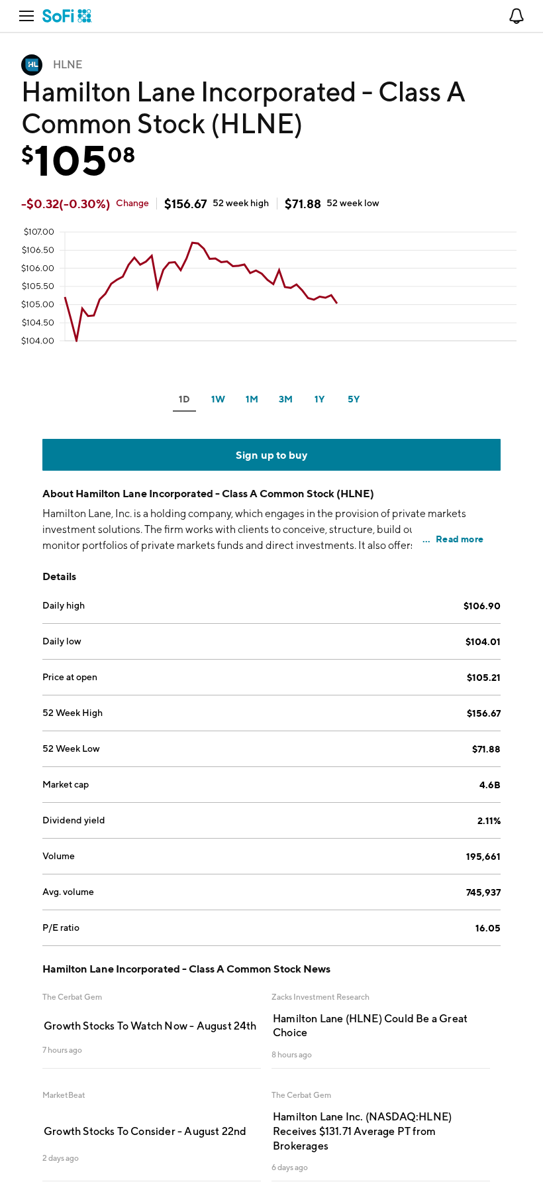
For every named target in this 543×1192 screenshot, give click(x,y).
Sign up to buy (272, 454)
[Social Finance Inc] (67, 16)
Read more (459, 538)
